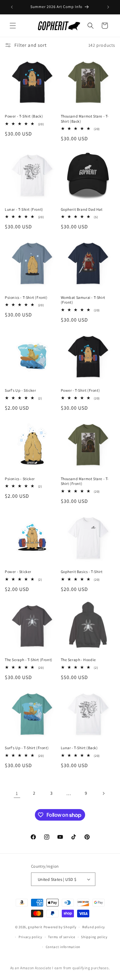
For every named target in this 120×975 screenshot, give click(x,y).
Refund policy (93, 927)
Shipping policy (94, 937)
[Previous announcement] (12, 7)
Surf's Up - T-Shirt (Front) (27, 747)
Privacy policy (30, 937)
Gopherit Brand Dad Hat (82, 209)
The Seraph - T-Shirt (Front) (28, 659)
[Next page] (103, 793)
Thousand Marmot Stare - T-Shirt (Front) (85, 481)
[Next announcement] (108, 7)
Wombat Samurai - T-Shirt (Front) (83, 300)
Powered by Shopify (60, 927)
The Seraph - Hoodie (78, 659)
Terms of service (61, 937)
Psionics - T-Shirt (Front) (26, 297)
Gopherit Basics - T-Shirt (82, 571)
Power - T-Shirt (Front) (80, 390)
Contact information (63, 947)
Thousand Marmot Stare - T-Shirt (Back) (85, 119)
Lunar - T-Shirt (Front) (24, 209)
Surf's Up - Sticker (20, 390)
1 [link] (17, 793)
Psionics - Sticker (20, 478)
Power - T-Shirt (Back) (24, 116)
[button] (13, 26)
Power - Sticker (18, 571)
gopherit (35, 927)
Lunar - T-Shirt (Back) (79, 747)
